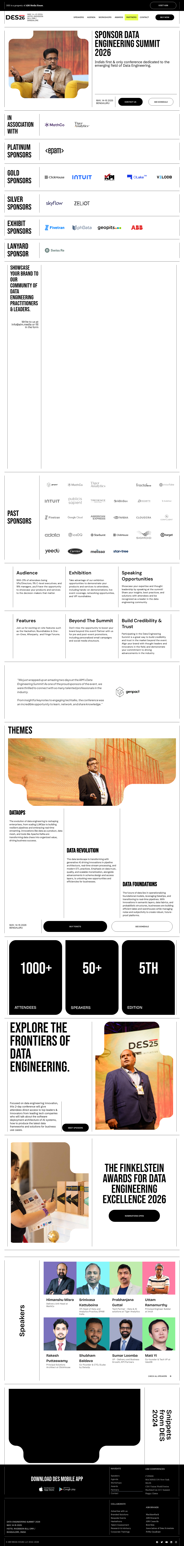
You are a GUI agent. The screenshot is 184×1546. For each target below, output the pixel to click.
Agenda (91, 17)
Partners (131, 17)
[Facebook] (157, 1542)
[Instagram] (176, 1542)
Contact (144, 17)
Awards (119, 17)
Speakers (79, 17)
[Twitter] (162, 1542)
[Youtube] (166, 1542)
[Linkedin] (171, 1542)
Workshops (105, 17)
